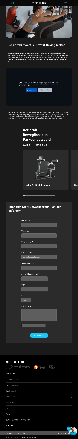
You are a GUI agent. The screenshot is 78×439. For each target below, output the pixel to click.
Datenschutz (20, 433)
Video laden (32, 90)
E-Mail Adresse (27, 252)
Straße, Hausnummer (30, 274)
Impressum (10, 433)
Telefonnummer (28, 263)
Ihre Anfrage (26, 306)
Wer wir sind (10, 374)
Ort (23, 285)
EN (12, 3)
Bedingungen (54, 84)
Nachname (26, 220)
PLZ (23, 296)
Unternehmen (27, 242)
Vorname (25, 231)
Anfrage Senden (39, 335)
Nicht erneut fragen (45, 90)
